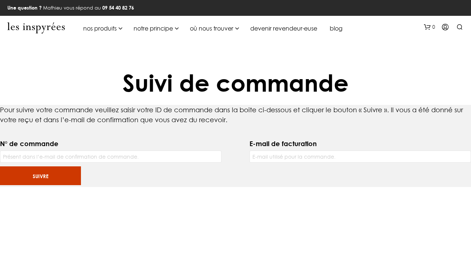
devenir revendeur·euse (283, 28)
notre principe (153, 28)
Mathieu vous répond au (70, 8)
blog (336, 28)
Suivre (41, 176)
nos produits (100, 28)
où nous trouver (211, 28)
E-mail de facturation (283, 143)
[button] (429, 27)
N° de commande (29, 143)
